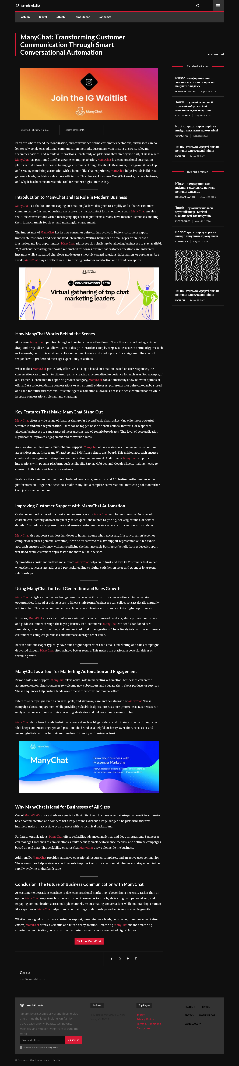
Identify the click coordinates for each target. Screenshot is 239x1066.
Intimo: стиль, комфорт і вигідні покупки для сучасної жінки (197, 148)
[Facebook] (111, 958)
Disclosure (143, 1028)
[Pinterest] (127, 958)
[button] (197, 5)
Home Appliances (185, 91)
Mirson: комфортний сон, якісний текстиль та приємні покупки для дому (195, 82)
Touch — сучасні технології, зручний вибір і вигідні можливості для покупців (194, 106)
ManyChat (105, 159)
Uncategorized (215, 54)
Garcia (25, 972)
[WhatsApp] (135, 958)
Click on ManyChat (89, 941)
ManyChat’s (32, 815)
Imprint (140, 1014)
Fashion (180, 156)
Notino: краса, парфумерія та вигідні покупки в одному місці (196, 128)
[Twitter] (119, 958)
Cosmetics (181, 135)
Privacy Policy (52, 1047)
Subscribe (73, 1040)
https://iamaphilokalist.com (32, 979)
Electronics (182, 115)
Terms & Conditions (148, 1024)
